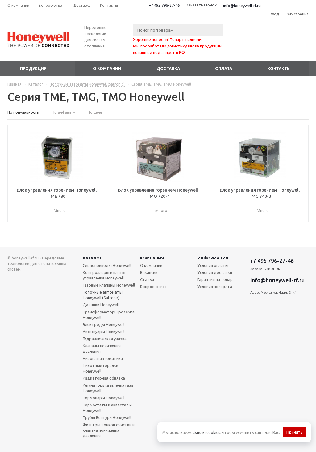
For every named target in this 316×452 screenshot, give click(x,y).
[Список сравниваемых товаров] (240, 44)
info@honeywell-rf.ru (242, 5)
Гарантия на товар (215, 279)
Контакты (279, 68)
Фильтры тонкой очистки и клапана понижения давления (109, 430)
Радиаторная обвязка (104, 378)
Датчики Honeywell (101, 305)
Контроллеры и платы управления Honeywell (104, 275)
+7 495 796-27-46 (164, 5)
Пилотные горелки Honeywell (100, 368)
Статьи (147, 279)
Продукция (33, 68)
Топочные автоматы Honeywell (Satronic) (103, 295)
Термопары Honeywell (103, 398)
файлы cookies (206, 432)
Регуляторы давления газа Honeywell (108, 388)
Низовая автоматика (103, 358)
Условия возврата (215, 286)
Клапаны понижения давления (102, 348)
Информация (213, 258)
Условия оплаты (213, 265)
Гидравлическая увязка (105, 338)
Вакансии (148, 272)
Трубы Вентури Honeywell (107, 417)
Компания (152, 258)
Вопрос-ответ (153, 286)
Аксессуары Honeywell (103, 331)
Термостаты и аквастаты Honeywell (107, 408)
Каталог (92, 258)
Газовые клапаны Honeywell (109, 285)
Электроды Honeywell (103, 324)
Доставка (168, 68)
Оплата (223, 68)
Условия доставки (215, 272)
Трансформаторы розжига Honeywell (109, 315)
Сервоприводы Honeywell (107, 265)
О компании (107, 68)
